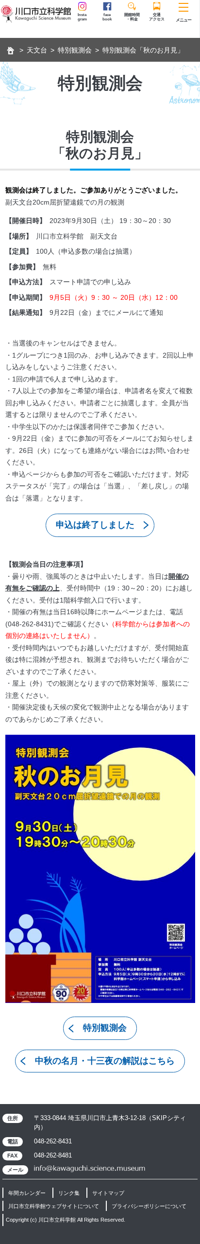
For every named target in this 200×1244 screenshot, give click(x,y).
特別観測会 (75, 50)
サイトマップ (108, 1193)
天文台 (37, 50)
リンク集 (69, 1193)
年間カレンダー (27, 1193)
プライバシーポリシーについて (149, 1206)
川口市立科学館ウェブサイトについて (53, 1206)
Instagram (82, 16)
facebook (107, 16)
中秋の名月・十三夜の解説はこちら (105, 1061)
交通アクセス (157, 16)
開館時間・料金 (132, 16)
